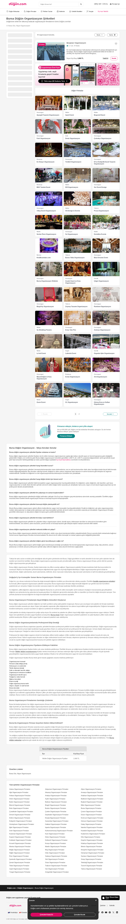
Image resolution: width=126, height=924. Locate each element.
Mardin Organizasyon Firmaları (55, 846)
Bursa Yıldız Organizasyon (75, 257)
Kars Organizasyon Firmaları (55, 834)
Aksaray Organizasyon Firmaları (56, 792)
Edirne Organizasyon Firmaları (19, 818)
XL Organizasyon (71, 402)
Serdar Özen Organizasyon (46, 234)
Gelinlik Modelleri (77, 11)
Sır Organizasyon (71, 234)
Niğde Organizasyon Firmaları (19, 853)
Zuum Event (41, 402)
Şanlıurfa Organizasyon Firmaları (20, 859)
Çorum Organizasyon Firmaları (91, 811)
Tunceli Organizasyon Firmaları (91, 865)
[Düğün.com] (17, 4)
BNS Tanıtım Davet (43, 187)
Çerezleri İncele (79, 914)
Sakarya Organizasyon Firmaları (56, 856)
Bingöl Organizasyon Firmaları (55, 805)
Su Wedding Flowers (44, 330)
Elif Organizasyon (71, 187)
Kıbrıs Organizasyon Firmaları (55, 837)
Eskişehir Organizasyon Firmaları (20, 821)
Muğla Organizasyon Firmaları (19, 850)
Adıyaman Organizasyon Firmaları (56, 789)
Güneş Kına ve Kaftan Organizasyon (102, 403)
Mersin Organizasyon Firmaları (91, 846)
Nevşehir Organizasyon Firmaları (92, 850)
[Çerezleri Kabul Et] (96, 900)
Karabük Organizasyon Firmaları (92, 830)
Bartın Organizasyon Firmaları (19, 802)
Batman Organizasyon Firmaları (56, 802)
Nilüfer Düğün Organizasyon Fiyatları (55, 758)
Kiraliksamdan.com (44, 257)
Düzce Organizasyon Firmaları (91, 815)
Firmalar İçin (116, 4)
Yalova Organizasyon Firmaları (91, 869)
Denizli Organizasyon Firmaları (19, 815)
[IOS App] (110, 897)
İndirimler (62, 11)
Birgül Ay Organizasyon (45, 306)
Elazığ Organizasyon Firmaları (55, 818)
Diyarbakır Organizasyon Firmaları (56, 815)
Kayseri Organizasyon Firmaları (20, 837)
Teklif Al (105, 58)
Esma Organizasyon (72, 377)
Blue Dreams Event (101, 257)
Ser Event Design (100, 187)
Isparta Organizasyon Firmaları (55, 827)
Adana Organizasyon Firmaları (19, 789)
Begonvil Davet (99, 115)
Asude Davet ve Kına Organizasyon (73, 282)
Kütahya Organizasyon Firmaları (92, 843)
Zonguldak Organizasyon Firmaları (57, 872)
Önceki (45, 414)
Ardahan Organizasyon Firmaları (92, 795)
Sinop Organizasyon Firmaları (91, 859)
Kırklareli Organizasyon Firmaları (56, 840)
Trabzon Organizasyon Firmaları (56, 865)
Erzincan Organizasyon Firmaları (92, 818)
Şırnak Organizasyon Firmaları (19, 862)
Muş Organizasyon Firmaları (54, 850)
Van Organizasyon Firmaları (54, 869)
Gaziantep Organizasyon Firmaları (56, 821)
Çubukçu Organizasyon (102, 138)
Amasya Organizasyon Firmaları (92, 792)
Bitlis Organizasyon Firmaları (91, 805)
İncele (114, 58)
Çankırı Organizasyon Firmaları (55, 811)
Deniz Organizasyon (72, 138)
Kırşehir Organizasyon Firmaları (91, 840)
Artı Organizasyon (100, 377)
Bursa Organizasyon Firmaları (91, 808)
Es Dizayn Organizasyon (46, 162)
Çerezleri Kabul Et (46, 914)
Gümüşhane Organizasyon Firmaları (21, 824)
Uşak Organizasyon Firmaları (19, 869)
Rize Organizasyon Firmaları (19, 856)
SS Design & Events (72, 211)
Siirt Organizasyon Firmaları (54, 859)
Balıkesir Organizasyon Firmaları (92, 799)
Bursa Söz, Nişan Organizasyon (19, 26)
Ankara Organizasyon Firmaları (19, 795)
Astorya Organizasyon (102, 330)
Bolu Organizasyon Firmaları (19, 808)
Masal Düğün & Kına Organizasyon (44, 378)
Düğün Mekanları (14, 11)
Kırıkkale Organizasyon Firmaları (20, 840)
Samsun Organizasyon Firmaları (92, 856)
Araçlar (91, 11)
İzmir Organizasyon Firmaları (19, 830)
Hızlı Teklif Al (104, 11)
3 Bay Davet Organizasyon (46, 211)
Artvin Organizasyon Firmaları (19, 799)
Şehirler (102, 905)
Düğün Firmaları (31, 11)
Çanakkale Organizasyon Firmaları (21, 811)
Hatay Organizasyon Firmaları (91, 824)
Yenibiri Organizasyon (73, 162)
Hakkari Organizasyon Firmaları (56, 824)
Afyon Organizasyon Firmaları (91, 789)
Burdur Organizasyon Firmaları (55, 808)
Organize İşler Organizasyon (104, 353)
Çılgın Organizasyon (101, 281)
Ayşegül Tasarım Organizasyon (48, 115)
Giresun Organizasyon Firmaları (92, 821)
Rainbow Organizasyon (102, 306)
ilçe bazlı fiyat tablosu (63, 460)
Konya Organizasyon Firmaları (55, 843)
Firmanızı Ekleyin (66, 436)
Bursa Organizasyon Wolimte (47, 281)
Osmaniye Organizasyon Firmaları (92, 853)
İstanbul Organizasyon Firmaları (92, 827)
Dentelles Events (100, 234)
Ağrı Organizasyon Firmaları (18, 792)
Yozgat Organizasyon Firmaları (19, 872)
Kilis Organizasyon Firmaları (90, 837)
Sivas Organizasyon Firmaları (55, 862)
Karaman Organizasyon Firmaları (20, 834)
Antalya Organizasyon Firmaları (56, 795)
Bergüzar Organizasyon (76, 43)
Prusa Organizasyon (101, 211)
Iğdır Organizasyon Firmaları (18, 827)
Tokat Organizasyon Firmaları (19, 865)
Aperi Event (69, 115)
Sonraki (109, 414)
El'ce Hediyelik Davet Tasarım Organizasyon (104, 163)
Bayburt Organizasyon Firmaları (91, 802)
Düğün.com (11, 888)
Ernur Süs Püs (70, 330)
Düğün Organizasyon (25, 888)
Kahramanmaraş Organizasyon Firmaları (59, 830)
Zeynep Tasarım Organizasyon (76, 306)
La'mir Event (41, 353)
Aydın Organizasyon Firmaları (55, 799)
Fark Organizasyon (43, 138)
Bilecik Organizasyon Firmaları (19, 805)
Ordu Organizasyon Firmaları (55, 853)
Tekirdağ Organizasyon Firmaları (92, 862)
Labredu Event (70, 353)
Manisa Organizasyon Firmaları (20, 846)
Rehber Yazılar (47, 11)
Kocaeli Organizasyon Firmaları (20, 843)
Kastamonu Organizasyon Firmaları (93, 834)
